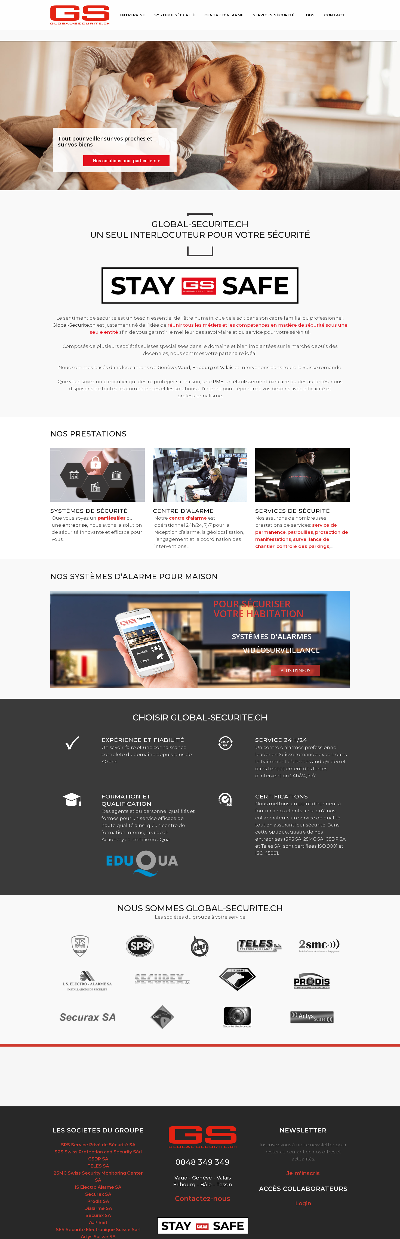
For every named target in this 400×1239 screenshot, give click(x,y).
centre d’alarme (188, 518)
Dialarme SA (98, 1208)
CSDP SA (98, 1159)
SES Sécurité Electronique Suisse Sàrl (98, 1229)
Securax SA (98, 1215)
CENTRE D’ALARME (183, 510)
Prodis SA (98, 1201)
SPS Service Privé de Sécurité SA (98, 1144)
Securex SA (98, 1194)
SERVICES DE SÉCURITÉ (292, 510)
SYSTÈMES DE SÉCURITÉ (89, 510)
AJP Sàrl (98, 1222)
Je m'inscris (303, 1173)
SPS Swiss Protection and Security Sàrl (98, 1151)
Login (303, 1203)
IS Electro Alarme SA (98, 1187)
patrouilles (300, 532)
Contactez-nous (202, 1198)
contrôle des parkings (302, 546)
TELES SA (98, 1166)
